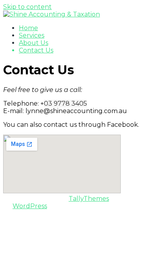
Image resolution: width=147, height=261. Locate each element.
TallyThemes (89, 198)
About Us (33, 43)
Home (28, 28)
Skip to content (27, 7)
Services (31, 35)
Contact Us (36, 50)
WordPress (30, 206)
